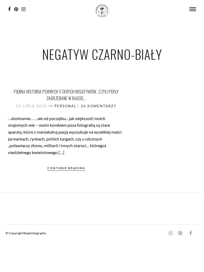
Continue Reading (66, 168)
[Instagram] (24, 9)
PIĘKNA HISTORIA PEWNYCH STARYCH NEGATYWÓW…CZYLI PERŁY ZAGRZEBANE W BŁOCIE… (66, 95)
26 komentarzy (98, 106)
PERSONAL (65, 106)
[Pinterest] (16, 9)
